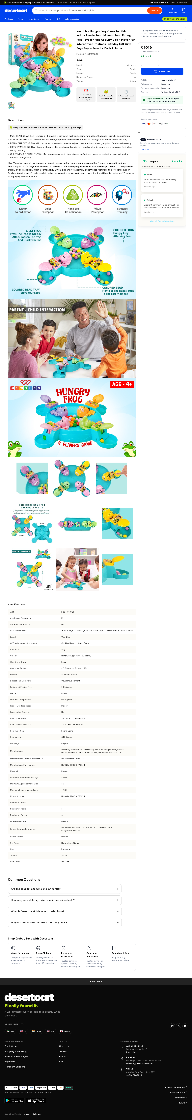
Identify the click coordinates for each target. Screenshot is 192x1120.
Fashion (48, 19)
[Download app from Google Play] (14, 1100)
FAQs (183, 1102)
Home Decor (34, 19)
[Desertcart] (16, 10)
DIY (58, 19)
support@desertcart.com (139, 1063)
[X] (178, 1025)
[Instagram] (172, 1025)
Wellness (9, 19)
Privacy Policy (178, 1092)
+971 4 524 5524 (134, 1075)
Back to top (96, 981)
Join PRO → (145, 150)
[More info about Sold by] (175, 80)
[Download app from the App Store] (36, 1100)
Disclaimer (180, 1097)
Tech (20, 19)
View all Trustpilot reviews (162, 221)
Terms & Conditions (175, 1087)
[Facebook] (184, 1025)
